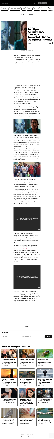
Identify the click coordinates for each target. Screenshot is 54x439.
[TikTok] (45, 3)
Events (36, 9)
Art (23, 9)
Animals (4, 9)
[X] (43, 3)
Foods (44, 9)
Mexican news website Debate (22, 248)
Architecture (15, 9)
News (29, 43)
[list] (27, 9)
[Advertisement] (27, 74)
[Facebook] (39, 3)
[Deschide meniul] (34, 3)
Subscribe (48, 336)
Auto (30, 9)
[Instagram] (41, 3)
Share (50, 43)
